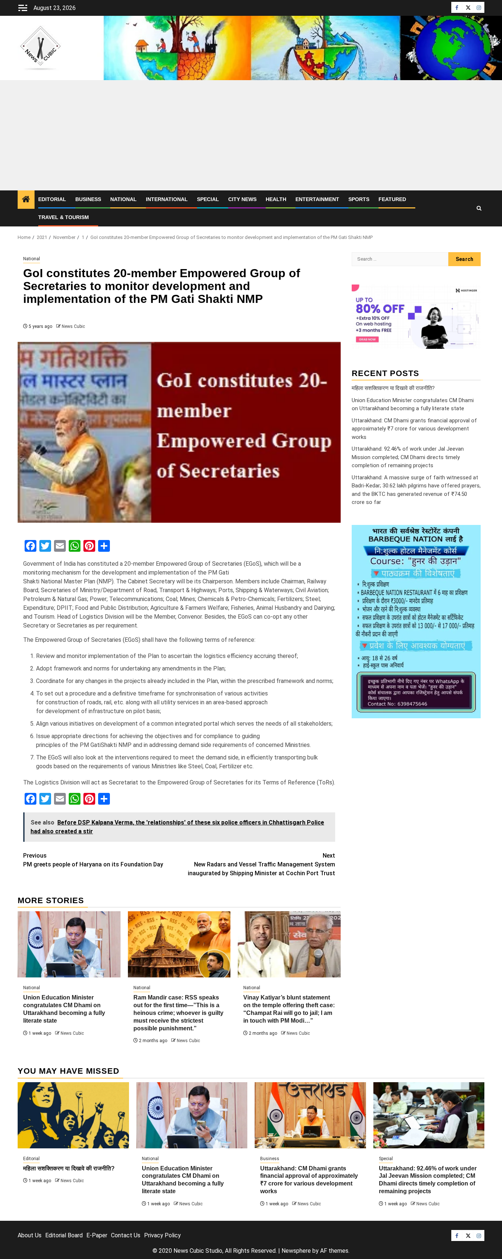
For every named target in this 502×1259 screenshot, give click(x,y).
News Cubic (73, 326)
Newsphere (296, 1250)
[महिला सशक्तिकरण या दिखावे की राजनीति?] (73, 1115)
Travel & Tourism (63, 217)
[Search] (479, 208)
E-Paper (96, 1235)
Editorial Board (64, 1235)
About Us (30, 1235)
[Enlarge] (471, 534)
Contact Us (125, 1235)
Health (276, 199)
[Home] (26, 200)
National (123, 199)
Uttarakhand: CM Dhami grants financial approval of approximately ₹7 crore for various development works (414, 428)
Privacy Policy (162, 1235)
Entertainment (317, 199)
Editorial (52, 199)
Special (208, 199)
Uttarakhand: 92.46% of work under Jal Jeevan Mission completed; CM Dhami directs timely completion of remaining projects (408, 457)
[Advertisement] (251, 135)
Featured (392, 199)
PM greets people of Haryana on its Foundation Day (93, 860)
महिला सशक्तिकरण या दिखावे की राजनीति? (393, 388)
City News (242, 199)
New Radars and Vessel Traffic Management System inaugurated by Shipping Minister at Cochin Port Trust (261, 864)
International (167, 199)
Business (88, 199)
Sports (358, 199)
